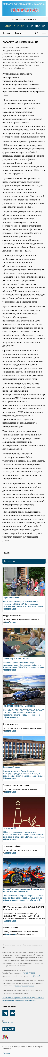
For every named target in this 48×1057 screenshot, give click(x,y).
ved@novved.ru (36, 976)
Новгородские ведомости (24, 986)
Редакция (6, 1053)
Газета (18, 33)
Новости (6, 33)
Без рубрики (10, 609)
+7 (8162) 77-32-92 (28, 973)
